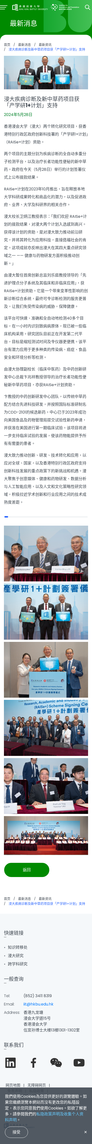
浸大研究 (16, 956)
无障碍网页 (36, 1085)
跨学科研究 (17, 964)
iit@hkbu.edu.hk (38, 1004)
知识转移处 (17, 947)
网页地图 (13, 1085)
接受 (16, 1132)
